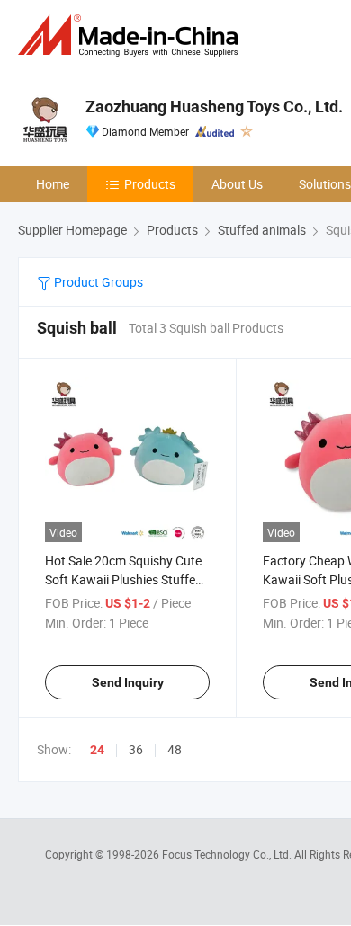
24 (97, 750)
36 (136, 749)
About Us (237, 183)
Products (150, 183)
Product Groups (97, 281)
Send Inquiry (128, 682)
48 (174, 749)
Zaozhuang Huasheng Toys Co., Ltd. (214, 106)
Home (52, 183)
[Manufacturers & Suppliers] (131, 35)
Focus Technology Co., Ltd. (228, 854)
